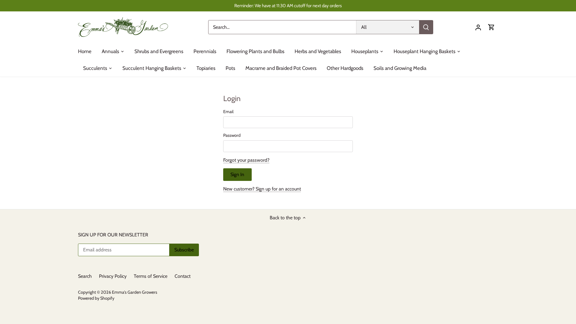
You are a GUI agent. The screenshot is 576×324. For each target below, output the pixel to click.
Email (228, 111)
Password (232, 135)
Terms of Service (150, 276)
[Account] (478, 27)
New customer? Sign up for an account (262, 189)
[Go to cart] (491, 27)
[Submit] (426, 27)
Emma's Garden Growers (134, 292)
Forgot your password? (246, 160)
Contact (182, 276)
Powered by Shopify (96, 298)
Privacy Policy (113, 276)
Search (85, 276)
